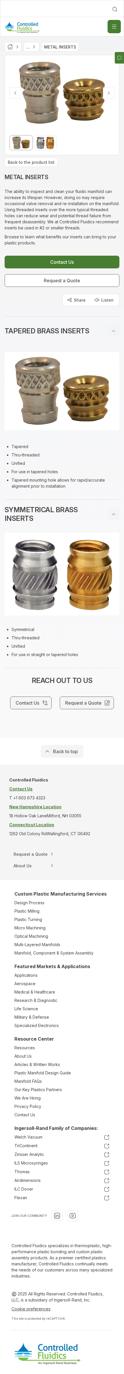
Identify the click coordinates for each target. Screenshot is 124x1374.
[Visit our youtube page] (72, 1215)
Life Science (26, 1008)
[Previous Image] (15, 93)
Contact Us (24, 1114)
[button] (62, 331)
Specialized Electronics (36, 1025)
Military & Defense (31, 1017)
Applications (25, 975)
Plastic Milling (27, 911)
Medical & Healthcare (34, 991)
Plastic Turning (28, 919)
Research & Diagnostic (35, 1000)
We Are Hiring (27, 1098)
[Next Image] (108, 93)
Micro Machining (30, 927)
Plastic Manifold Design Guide (42, 1072)
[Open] (114, 26)
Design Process (29, 902)
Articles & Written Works (37, 1064)
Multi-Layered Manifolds (37, 944)
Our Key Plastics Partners (38, 1089)
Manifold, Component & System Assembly (53, 952)
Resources (24, 1047)
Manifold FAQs (28, 1081)
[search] (114, 9)
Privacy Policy (27, 1106)
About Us (23, 1056)
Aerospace (24, 983)
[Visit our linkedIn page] (57, 1215)
